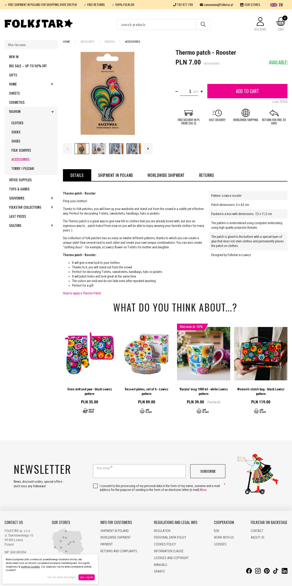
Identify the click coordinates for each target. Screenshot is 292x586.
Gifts (13, 74)
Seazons (27, 225)
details (77, 175)
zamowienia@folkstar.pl (218, 4)
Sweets (14, 93)
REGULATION (162, 531)
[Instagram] (258, 572)
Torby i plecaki (22, 168)
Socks (16, 131)
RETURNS (206, 175)
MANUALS (160, 565)
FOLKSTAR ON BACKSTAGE (269, 522)
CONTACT (257, 531)
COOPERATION (224, 522)
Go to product (89, 371)
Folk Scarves (21, 150)
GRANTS (159, 571)
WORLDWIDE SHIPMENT (166, 175)
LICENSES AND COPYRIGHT (171, 558)
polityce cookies (30, 566)
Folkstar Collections (33, 207)
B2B (216, 531)
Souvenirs (29, 197)
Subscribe (208, 471)
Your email (103, 468)
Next (148, 148)
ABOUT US (257, 537)
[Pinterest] (267, 572)
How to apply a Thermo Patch (82, 293)
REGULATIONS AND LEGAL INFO (175, 522)
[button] (260, 24)
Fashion (27, 111)
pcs (195, 91)
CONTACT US (14, 522)
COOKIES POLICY (165, 544)
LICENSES (220, 544)
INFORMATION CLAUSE (168, 551)
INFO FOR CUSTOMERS (116, 522)
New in (13, 56)
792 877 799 (184, 4)
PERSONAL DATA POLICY (170, 537)
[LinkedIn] (284, 572)
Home (25, 83)
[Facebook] (249, 572)
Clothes (17, 122)
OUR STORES (252, 4)
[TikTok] (276, 572)
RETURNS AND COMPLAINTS (118, 551)
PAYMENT (106, 544)
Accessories (20, 159)
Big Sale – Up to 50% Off (28, 65)
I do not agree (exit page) (61, 577)
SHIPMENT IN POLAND (115, 175)
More (203, 490)
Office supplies (20, 179)
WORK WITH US (224, 537)
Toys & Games (19, 188)
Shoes (15, 140)
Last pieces (17, 216)
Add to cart (247, 91)
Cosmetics (17, 102)
